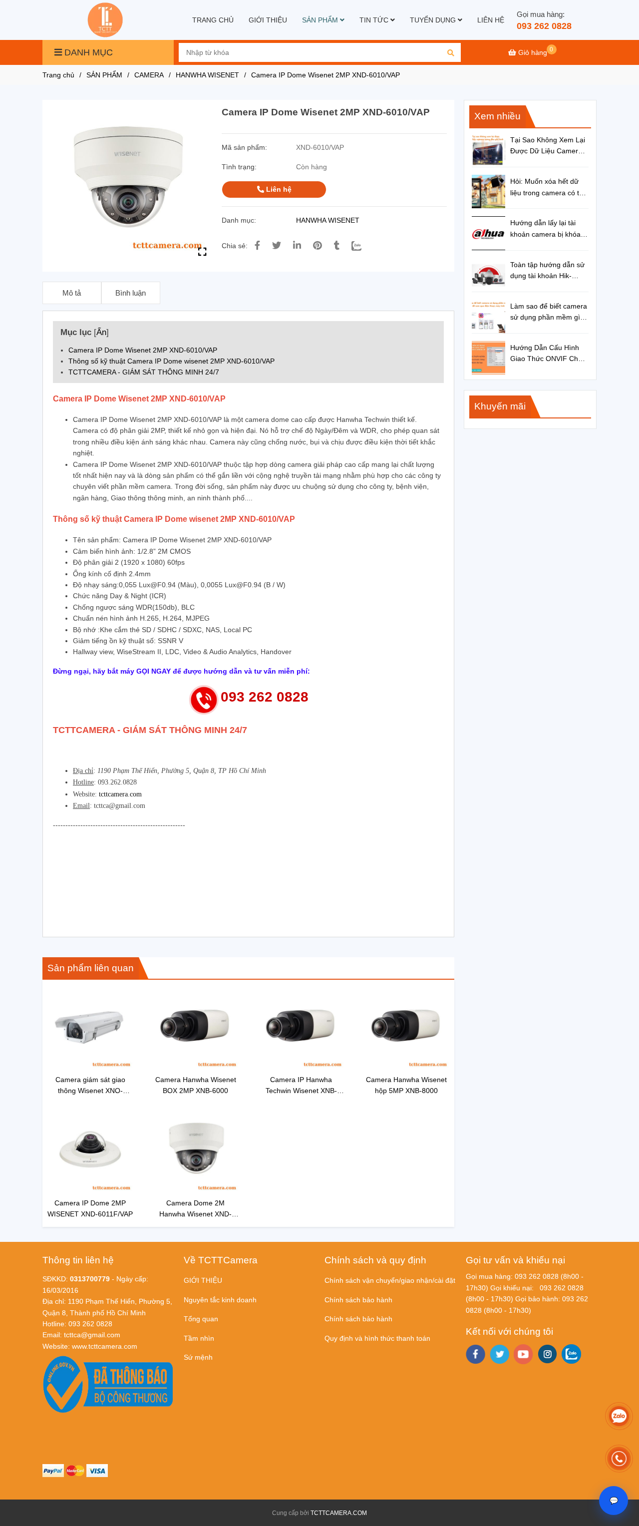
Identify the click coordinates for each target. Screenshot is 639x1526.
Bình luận (130, 293)
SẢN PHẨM (321, 20)
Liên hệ (278, 189)
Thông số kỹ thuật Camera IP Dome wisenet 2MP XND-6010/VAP (171, 361)
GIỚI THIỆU (268, 20)
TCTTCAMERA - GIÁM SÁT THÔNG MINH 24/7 (143, 372)
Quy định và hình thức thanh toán (377, 1338)
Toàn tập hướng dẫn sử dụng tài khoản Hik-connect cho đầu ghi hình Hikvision (547, 271)
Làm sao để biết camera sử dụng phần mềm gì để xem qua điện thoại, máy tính (548, 312)
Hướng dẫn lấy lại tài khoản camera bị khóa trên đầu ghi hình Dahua (548, 229)
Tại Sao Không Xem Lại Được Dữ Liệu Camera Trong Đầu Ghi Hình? (547, 146)
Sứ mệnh (198, 1357)
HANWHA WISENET (207, 75)
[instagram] (547, 1354)
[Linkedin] (297, 246)
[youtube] (523, 1354)
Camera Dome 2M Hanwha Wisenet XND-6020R (195, 1209)
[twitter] (499, 1354)
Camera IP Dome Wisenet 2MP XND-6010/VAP (142, 350)
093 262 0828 (544, 26)
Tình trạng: (240, 167)
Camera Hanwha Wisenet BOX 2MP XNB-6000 (195, 1085)
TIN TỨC (374, 20)
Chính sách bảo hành (358, 1300)
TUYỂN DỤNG (434, 20)
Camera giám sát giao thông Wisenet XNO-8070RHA (90, 1086)
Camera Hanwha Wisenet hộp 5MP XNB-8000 (406, 1085)
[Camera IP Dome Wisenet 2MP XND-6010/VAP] (106, 19)
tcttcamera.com (120, 794)
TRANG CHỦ (213, 20)
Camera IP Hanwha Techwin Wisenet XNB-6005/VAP (301, 1086)
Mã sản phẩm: (245, 147)
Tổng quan (201, 1319)
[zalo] (571, 1354)
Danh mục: (240, 220)
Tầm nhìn (199, 1338)
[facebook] (475, 1354)
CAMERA (149, 75)
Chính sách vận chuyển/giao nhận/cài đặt (389, 1280)
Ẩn (101, 332)
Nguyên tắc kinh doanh (220, 1300)
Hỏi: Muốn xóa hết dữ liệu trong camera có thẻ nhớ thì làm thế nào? (548, 187)
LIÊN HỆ (490, 20)
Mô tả (71, 293)
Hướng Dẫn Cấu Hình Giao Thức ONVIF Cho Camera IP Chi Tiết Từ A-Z (546, 354)
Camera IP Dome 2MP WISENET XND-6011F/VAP (90, 1208)
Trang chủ (58, 75)
